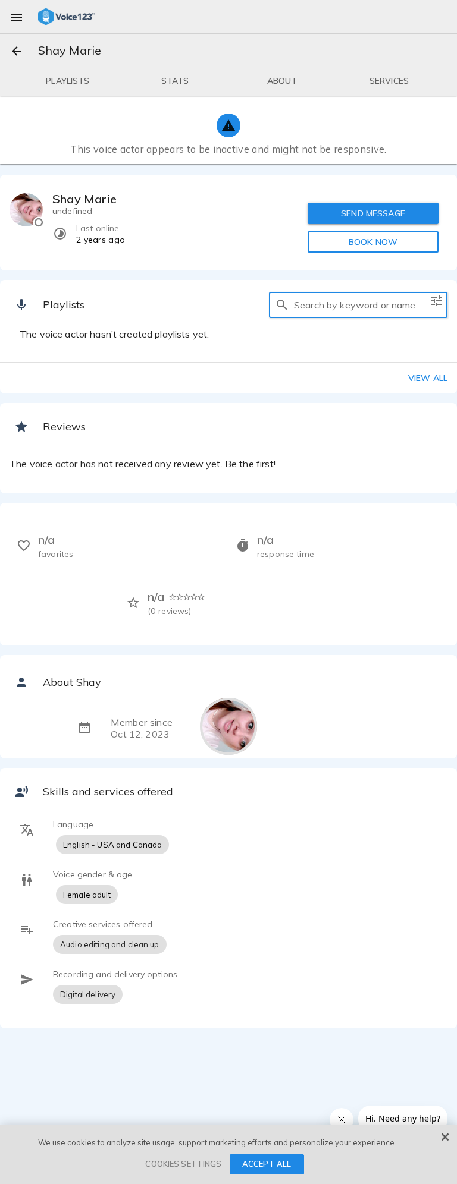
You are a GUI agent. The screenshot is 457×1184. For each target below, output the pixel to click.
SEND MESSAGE (373, 213)
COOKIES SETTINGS (183, 1164)
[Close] (445, 1137)
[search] (282, 305)
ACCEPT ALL (266, 1164)
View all (427, 378)
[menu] (17, 17)
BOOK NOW (373, 242)
